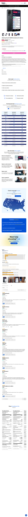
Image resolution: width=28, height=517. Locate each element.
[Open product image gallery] (24, 9)
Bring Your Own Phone (18, 224)
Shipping (3, 44)
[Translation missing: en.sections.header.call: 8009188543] (23, 3)
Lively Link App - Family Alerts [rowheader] (5, 124)
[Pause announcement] (25, 0)
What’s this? (14, 407)
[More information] (24, 50)
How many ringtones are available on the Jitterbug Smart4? (12, 230)
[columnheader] (6, 113)
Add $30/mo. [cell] (5, 145)
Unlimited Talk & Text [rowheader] (4, 115)
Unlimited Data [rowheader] (4, 144)
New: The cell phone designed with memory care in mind (14, 1)
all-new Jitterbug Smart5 (11, 46)
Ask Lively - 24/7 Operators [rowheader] (5, 118)
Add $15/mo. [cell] (5, 142)
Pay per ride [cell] (5, 134)
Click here (14, 428)
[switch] (8, 108)
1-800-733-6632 (14, 243)
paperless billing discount (17, 108)
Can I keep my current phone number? (9, 228)
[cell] (6, 117)
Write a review (10, 41)
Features (3, 55)
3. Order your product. (5, 87)
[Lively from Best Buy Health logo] (4, 3)
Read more (4, 68)
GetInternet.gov (3, 434)
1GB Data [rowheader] (3, 135)
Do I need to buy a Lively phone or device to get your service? (13, 222)
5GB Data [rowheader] (3, 138)
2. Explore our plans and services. (7, 85)
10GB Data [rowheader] (3, 141)
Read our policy (21, 442)
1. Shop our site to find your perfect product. (9, 82)
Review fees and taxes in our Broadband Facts (14, 106)
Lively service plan (14, 50)
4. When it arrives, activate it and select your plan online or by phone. (13, 90)
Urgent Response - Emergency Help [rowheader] (6, 121)
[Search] (21, 3)
